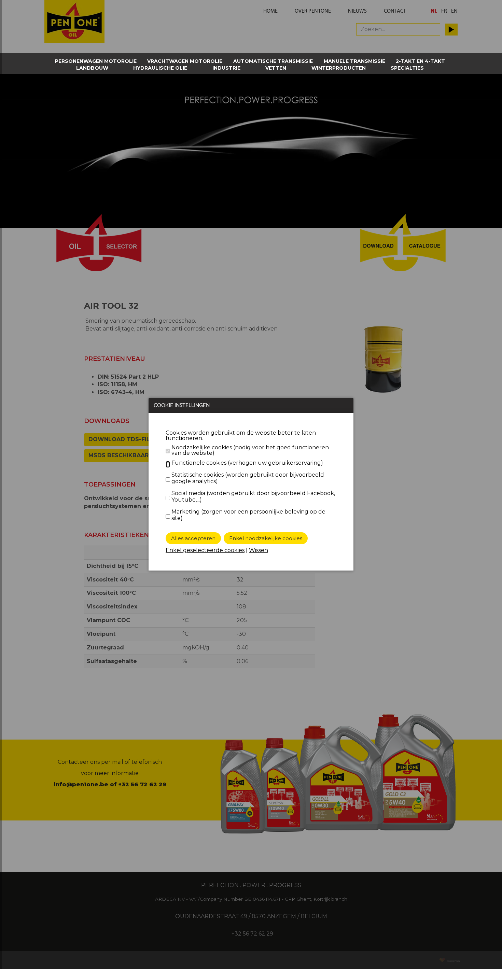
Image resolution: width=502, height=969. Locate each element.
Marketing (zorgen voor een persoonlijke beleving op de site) (248, 514)
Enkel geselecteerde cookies (205, 550)
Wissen (258, 550)
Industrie (226, 68)
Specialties (407, 68)
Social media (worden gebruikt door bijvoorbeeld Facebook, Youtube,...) (253, 496)
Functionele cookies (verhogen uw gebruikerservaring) (247, 463)
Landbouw (92, 68)
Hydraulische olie (160, 68)
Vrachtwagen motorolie (184, 61)
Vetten (275, 68)
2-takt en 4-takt (420, 61)
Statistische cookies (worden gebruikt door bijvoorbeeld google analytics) (247, 478)
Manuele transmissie (354, 61)
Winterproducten (338, 68)
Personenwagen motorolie (96, 61)
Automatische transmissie (273, 61)
